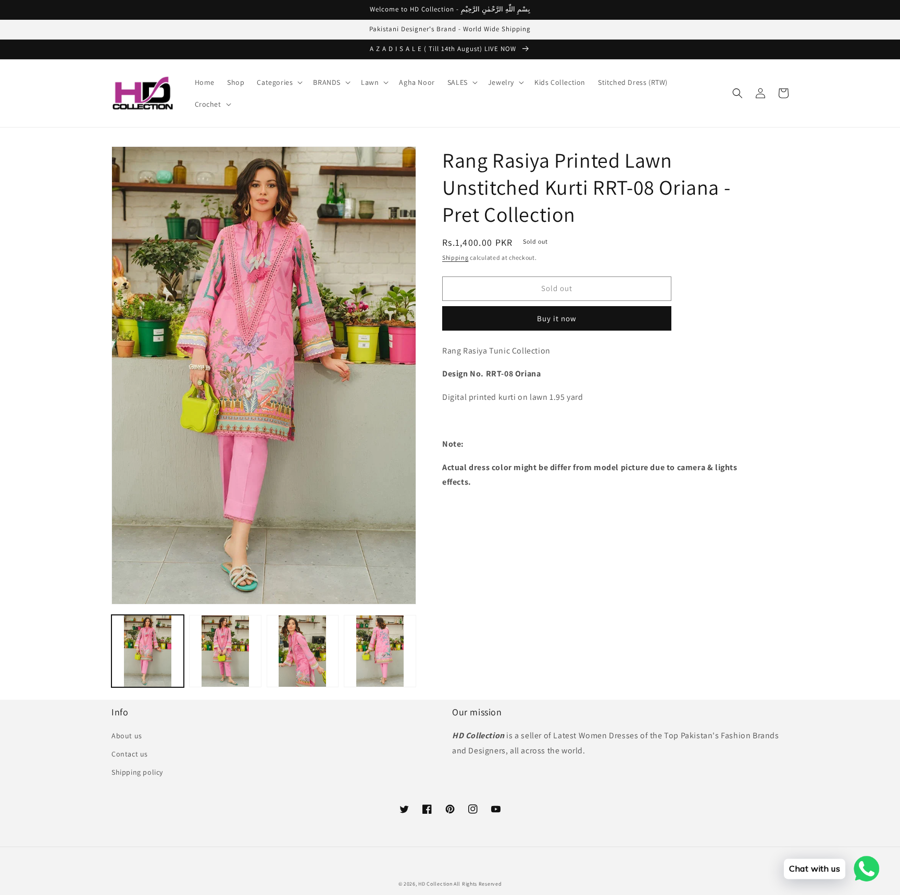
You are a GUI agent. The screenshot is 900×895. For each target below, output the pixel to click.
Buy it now (557, 318)
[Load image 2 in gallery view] (225, 651)
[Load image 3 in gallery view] (303, 651)
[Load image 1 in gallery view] (147, 651)
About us (126, 735)
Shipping (455, 257)
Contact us (129, 754)
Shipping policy (137, 772)
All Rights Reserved (478, 883)
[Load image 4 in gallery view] (380, 651)
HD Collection (435, 883)
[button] (279, 82)
